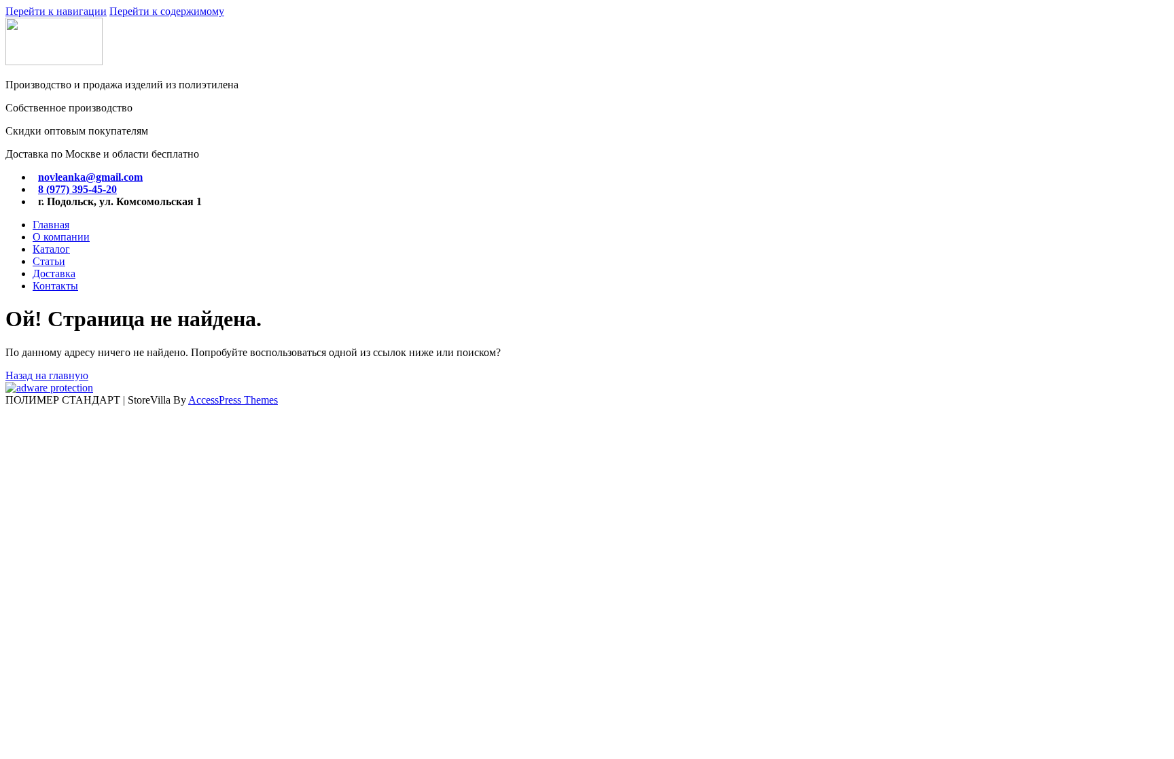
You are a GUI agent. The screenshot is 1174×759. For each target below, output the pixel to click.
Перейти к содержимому (166, 11)
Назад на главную (46, 375)
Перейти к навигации (56, 11)
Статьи (49, 261)
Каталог (51, 249)
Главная (51, 224)
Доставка (54, 273)
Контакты (55, 286)
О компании (61, 237)
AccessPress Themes (233, 400)
